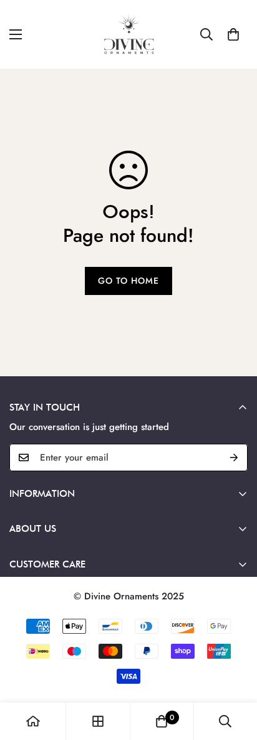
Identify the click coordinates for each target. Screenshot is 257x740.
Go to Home (128, 280)
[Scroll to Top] (234, 673)
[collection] (98, 721)
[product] (33, 721)
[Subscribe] (234, 457)
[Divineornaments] (128, 34)
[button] (233, 34)
